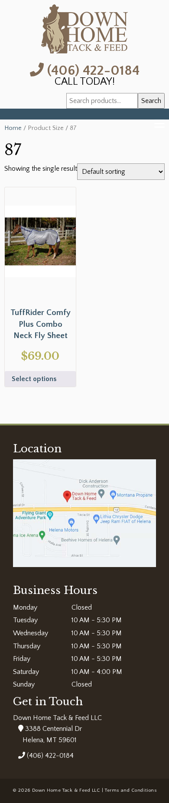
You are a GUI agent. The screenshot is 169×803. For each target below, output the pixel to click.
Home (13, 128)
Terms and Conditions (130, 790)
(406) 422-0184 (92, 69)
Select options (34, 379)
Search (151, 101)
